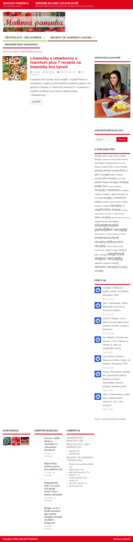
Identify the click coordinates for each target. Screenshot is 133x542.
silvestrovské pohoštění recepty (111, 227)
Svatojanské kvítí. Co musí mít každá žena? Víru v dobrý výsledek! (53, 488)
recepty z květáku (102, 206)
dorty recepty (122, 159)
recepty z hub (108, 202)
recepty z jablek (121, 202)
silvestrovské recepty (103, 234)
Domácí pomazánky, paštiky (81, 464)
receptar (36, 72)
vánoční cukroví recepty (107, 263)
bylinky (98, 155)
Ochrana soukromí (121, 539)
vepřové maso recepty (109, 256)
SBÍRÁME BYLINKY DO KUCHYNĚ (64, 4)
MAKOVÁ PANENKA (16, 4)
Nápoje (72, 475)
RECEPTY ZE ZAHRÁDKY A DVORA (71, 37)
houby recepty (101, 167)
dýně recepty (106, 163)
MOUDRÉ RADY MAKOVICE (21, 44)
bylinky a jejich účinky (110, 156)
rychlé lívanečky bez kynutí (114, 419)
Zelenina (73, 454)
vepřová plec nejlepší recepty (106, 250)
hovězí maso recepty (117, 167)
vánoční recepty (106, 267)
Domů (97, 419)
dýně (97, 163)
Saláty (71, 480)
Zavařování (74, 486)
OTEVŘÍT (36, 102)
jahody (98, 170)
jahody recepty (111, 170)
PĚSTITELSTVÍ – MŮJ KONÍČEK (23, 37)
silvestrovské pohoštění (107, 221)
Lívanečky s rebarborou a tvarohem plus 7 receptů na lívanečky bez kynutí (55, 62)
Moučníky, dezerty (68, 72)
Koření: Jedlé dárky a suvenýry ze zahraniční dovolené (51, 444)
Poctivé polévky (76, 478)
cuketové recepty (109, 159)
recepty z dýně (109, 194)
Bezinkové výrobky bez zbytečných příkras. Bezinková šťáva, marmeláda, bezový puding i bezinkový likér (116, 379)
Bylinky (72, 451)
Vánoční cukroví (76, 483)
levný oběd (121, 179)
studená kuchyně (119, 234)
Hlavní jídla (74, 470)
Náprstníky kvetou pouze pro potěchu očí (53, 466)
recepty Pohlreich (114, 186)
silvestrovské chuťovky (120, 218)
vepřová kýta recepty (115, 246)
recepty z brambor (107, 190)
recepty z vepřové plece (115, 214)
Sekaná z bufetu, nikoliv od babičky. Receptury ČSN (116, 291)
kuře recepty (109, 178)
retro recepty (103, 217)
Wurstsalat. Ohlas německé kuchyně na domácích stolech (115, 307)
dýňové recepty (119, 163)
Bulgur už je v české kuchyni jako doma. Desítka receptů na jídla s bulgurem (53, 515)
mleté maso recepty (107, 182)
